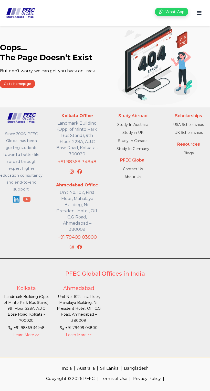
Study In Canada (133, 140)
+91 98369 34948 (77, 162)
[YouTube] (27, 199)
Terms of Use (114, 378)
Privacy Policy (147, 378)
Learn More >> (26, 335)
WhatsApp (174, 11)
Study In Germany (133, 148)
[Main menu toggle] (199, 13)
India (67, 368)
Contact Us (133, 169)
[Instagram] (72, 172)
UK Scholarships (188, 132)
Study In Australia (132, 124)
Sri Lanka (109, 368)
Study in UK (132, 132)
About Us (132, 177)
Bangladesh (136, 368)
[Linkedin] (16, 199)
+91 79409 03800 (77, 237)
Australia (86, 368)
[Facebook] (79, 172)
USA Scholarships (188, 124)
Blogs (188, 153)
